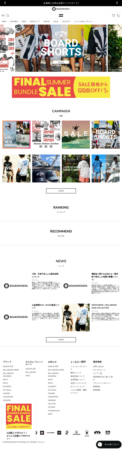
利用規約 (96, 386)
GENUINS (7, 400)
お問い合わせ (98, 366)
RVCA (5, 383)
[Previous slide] (5, 3)
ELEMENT (7, 386)
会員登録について (78, 379)
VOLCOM (52, 404)
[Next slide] (117, 3)
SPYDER (51, 407)
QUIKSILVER (8, 366)
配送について (76, 373)
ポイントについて (78, 386)
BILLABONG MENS (11, 370)
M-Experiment (54, 410)
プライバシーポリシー (102, 383)
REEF (50, 414)
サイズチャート (99, 370)
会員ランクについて (79, 383)
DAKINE (6, 393)
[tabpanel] (61, 48)
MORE (61, 191)
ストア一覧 (97, 373)
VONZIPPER (8, 397)
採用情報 (96, 390)
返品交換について (78, 376)
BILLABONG (30, 372)
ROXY (5, 379)
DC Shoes (7, 390)
